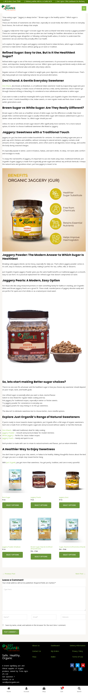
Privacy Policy (77, 651)
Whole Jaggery (7, 435)
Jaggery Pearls (7, 438)
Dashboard (55, 645)
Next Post (80, 573)
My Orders (55, 651)
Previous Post (9, 573)
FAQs (34, 657)
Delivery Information (77, 645)
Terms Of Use (77, 657)
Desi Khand (6, 86)
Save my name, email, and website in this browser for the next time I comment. (35, 625)
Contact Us (36, 651)
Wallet (53, 657)
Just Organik (10, 462)
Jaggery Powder (8, 433)
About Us (36, 645)
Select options (12, 505)
